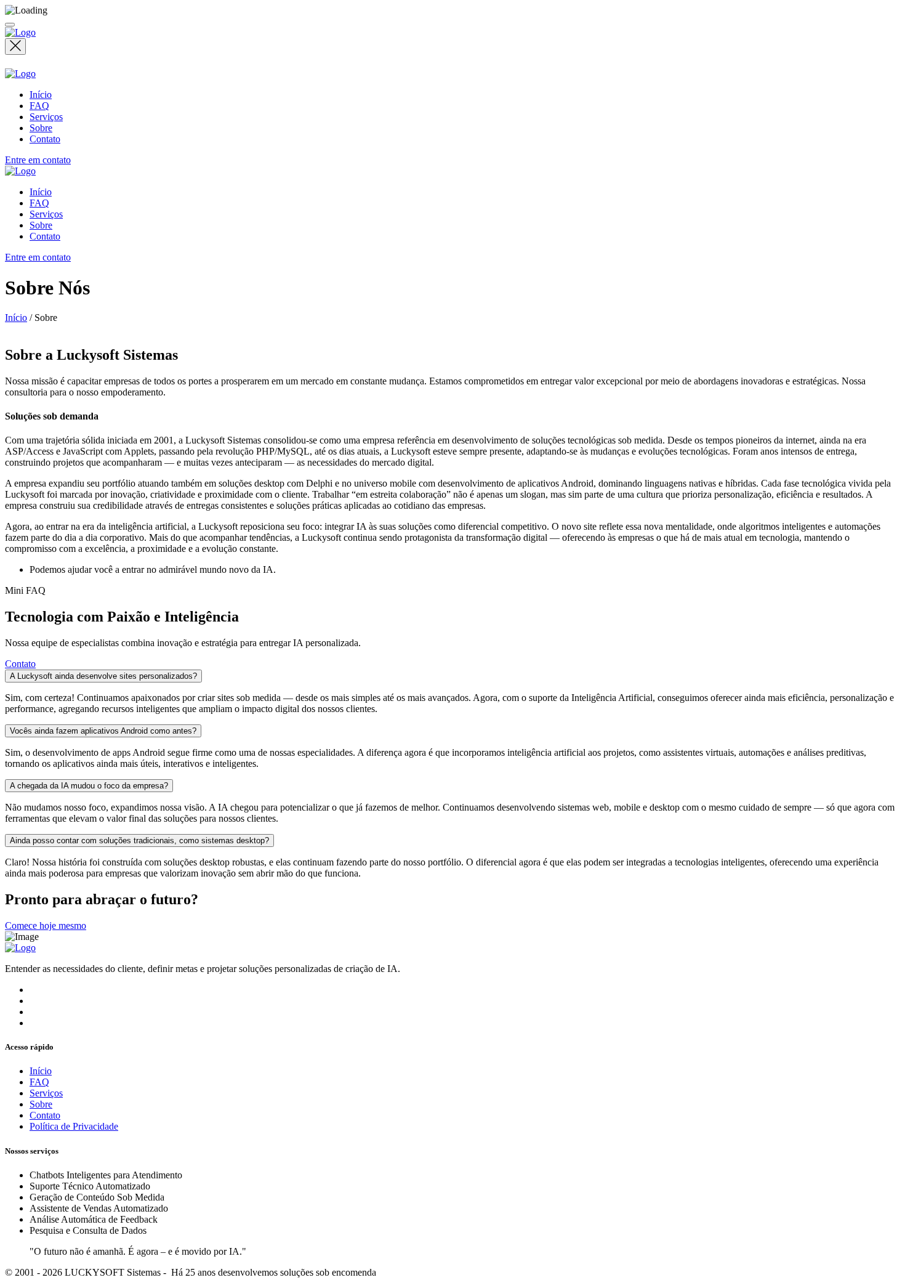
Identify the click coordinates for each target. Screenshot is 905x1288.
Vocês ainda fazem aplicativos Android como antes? (103, 730)
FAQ (39, 105)
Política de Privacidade (74, 1126)
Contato (45, 139)
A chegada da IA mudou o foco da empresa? (89, 785)
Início (41, 94)
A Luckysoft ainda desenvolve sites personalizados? (103, 676)
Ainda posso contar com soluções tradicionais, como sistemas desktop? (139, 840)
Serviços (46, 116)
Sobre (41, 128)
